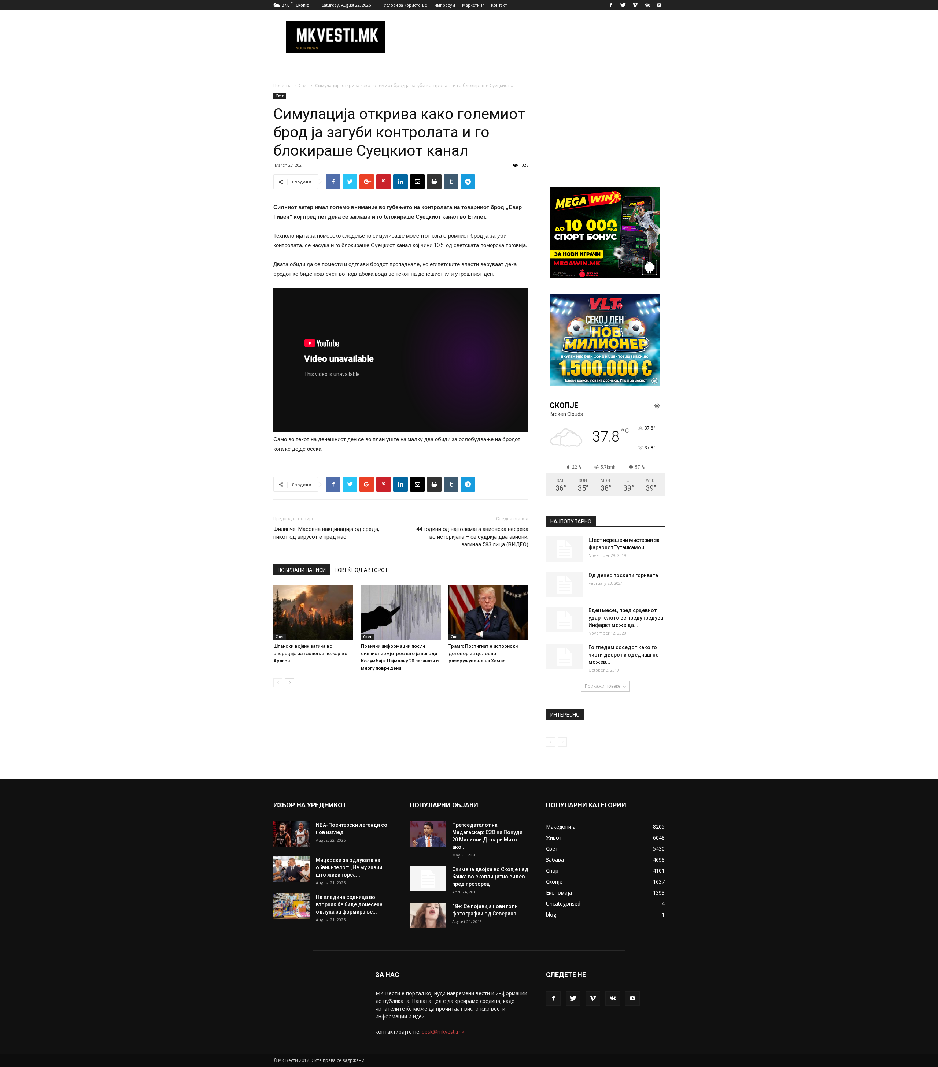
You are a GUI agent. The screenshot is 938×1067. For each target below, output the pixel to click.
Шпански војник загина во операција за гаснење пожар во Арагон (310, 653)
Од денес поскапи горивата (623, 575)
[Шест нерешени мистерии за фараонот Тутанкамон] (564, 549)
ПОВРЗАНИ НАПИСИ (302, 570)
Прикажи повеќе (603, 686)
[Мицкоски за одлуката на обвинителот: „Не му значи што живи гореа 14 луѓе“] (291, 869)
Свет (303, 85)
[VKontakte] (647, 5)
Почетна (282, 85)
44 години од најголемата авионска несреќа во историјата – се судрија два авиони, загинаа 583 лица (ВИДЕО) (472, 537)
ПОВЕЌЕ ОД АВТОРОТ (361, 570)
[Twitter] (622, 5)
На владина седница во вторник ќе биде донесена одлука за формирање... (349, 904)
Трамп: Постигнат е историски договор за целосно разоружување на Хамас (483, 653)
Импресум (444, 5)
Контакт (499, 5)
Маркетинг (473, 5)
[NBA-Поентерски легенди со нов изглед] (291, 834)
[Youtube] (659, 5)
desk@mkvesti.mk (443, 1031)
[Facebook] (610, 5)
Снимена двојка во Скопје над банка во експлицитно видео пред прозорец (490, 876)
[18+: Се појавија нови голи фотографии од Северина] (428, 915)
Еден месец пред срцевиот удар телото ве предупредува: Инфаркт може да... (626, 617)
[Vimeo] (634, 5)
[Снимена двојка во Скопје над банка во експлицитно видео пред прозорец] (428, 878)
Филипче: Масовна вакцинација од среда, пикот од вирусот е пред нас (326, 533)
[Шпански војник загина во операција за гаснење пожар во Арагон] (313, 612)
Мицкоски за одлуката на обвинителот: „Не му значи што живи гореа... (349, 867)
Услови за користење (405, 5)
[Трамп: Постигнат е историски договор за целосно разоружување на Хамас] (488, 612)
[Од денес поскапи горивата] (564, 584)
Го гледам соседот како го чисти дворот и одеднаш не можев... (623, 654)
